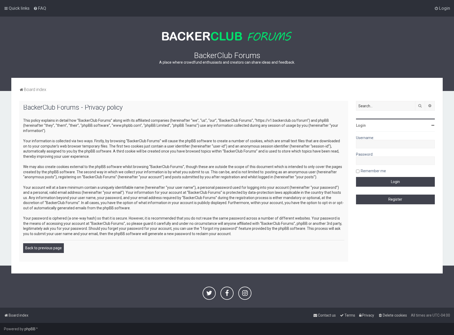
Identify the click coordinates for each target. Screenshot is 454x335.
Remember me (373, 171)
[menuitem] (39, 8)
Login (361, 125)
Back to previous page (43, 248)
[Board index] (227, 36)
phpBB (29, 329)
